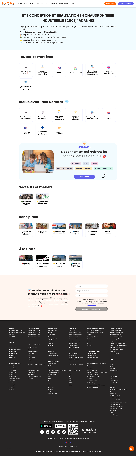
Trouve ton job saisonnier (76, 364)
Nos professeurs (32, 347)
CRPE (111, 378)
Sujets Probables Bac (115, 334)
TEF (69, 376)
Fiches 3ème (12, 372)
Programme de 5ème (34, 332)
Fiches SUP (12, 389)
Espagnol (50, 343)
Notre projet (23, 4)
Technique (113, 393)
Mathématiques (52, 330)
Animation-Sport (114, 383)
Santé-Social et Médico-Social (118, 389)
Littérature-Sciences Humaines (95, 332)
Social (89, 341)
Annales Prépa (13, 353)
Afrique (30, 360)
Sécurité (112, 391)
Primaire (33, 4)
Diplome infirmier (52, 393)
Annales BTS (12, 351)
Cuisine (89, 366)
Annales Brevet (13, 347)
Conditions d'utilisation (71, 421)
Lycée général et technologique (57, 370)
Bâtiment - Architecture (93, 376)
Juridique (112, 387)
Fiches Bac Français (14, 378)
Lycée (47, 4)
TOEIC (70, 383)
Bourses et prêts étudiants (76, 357)
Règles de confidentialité (87, 421)
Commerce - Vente (92, 374)
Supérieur (54, 4)
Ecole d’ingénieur (73, 345)
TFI (69, 372)
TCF (70, 374)
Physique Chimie (52, 339)
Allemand (50, 345)
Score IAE (112, 412)
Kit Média (30, 378)
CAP (49, 368)
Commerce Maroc (115, 404)
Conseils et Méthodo (115, 330)
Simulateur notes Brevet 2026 (17, 332)
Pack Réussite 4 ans (53, 355)
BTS (49, 376)
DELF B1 (70, 378)
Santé (88, 339)
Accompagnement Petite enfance (96, 385)
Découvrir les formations (75, 334)
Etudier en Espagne (92, 357)
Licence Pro (51, 387)
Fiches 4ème (12, 370)
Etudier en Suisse (91, 355)
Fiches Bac (12, 374)
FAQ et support (32, 372)
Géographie (51, 334)
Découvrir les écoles (74, 339)
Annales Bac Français (15, 349)
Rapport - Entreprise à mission (36, 364)
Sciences (89, 334)
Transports (90, 368)
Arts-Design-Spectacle (93, 337)
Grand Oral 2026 (114, 354)
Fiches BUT (12, 385)
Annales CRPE (12, 357)
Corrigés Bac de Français (117, 341)
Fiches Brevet (12, 376)
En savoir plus (92, 305)
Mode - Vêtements (92, 370)
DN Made (50, 389)
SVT (49, 337)
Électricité (89, 378)
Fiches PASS (12, 387)
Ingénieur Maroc (114, 398)
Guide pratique (114, 370)
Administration (114, 381)
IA (28, 349)
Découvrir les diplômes (75, 332)
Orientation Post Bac (115, 347)
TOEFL (70, 385)
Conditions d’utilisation (86, 451)
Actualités (31, 374)
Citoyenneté (31, 357)
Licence (50, 385)
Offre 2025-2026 (52, 353)
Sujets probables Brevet (116, 332)
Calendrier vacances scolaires (118, 345)
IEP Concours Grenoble (116, 408)
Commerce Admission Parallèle (118, 402)
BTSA (49, 378)
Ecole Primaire (52, 364)
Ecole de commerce (74, 341)
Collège (40, 4)
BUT (49, 381)
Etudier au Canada (92, 353)
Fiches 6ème (12, 366)
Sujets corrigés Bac (115, 339)
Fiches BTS (12, 381)
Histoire (50, 332)
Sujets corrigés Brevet (116, 337)
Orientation (63, 4)
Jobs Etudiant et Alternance (76, 362)
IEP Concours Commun (116, 406)
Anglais (50, 341)
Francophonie (32, 362)
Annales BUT (12, 355)
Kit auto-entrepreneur (93, 387)
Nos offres (110, 4)
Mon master (113, 351)
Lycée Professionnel (53, 372)
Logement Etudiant (74, 360)
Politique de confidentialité (69, 451)
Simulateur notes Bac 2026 (16, 330)
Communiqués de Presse (35, 376)
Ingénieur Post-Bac (115, 395)
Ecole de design (73, 343)
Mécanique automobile (93, 381)
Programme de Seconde (35, 339)
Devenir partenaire (74, 347)
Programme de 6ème (34, 330)
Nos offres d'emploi (57, 421)
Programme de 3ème (34, 337)
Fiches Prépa (12, 383)
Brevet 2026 (12, 337)
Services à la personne (93, 383)
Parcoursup (72, 330)
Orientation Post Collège (116, 349)
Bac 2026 (11, 334)
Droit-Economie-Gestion (94, 330)
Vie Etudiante (72, 355)
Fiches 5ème (12, 368)
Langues (89, 345)
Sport (29, 355)
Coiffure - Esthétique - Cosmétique (97, 372)
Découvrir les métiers (74, 337)
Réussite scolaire (32, 351)
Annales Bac (12, 345)
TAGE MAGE (113, 410)
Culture (112, 385)
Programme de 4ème (34, 334)
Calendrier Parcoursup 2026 (117, 343)
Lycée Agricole (52, 374)
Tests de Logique (114, 415)
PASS (49, 391)
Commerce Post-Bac (116, 400)
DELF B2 (71, 381)
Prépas (50, 383)
